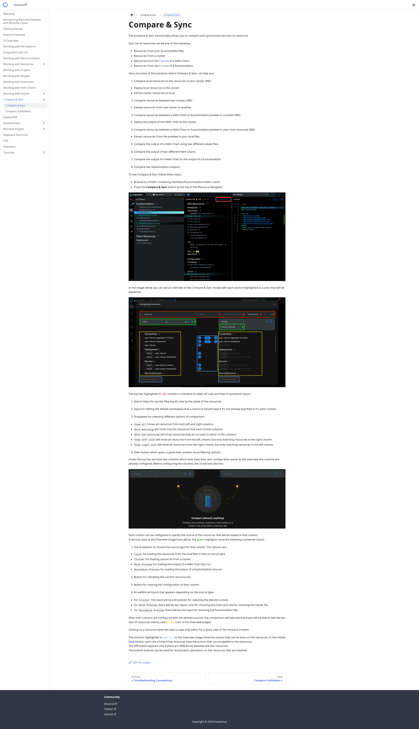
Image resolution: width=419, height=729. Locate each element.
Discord (19, 5)
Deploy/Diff (10, 117)
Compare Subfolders (18, 111)
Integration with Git (15, 52)
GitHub (108, 714)
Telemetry (9, 146)
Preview (164, 61)
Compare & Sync (13, 99)
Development (11, 123)
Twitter (108, 709)
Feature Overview (14, 34)
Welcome (9, 14)
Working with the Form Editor (21, 58)
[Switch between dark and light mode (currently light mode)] (413, 5)
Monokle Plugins (13, 129)
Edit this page (141, 662)
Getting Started (12, 29)
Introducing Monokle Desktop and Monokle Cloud (22, 21)
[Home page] (132, 15)
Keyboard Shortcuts (15, 135)
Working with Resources (18, 64)
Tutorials (8, 152)
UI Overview (10, 40)
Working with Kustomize (18, 82)
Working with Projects (17, 70)
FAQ (5, 141)
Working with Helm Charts (19, 88)
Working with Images (16, 76)
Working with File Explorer (19, 46)
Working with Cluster (16, 93)
